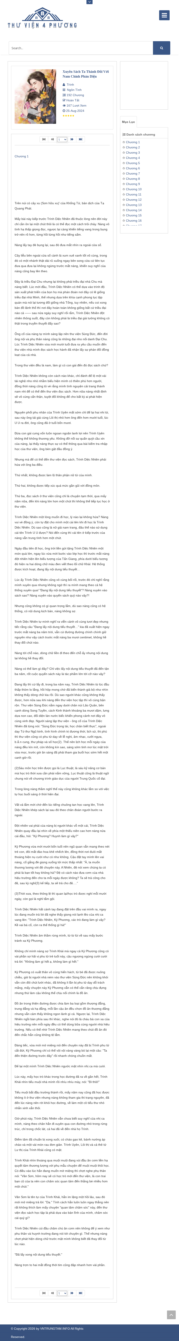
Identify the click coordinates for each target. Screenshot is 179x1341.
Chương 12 (134, 199)
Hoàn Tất (72, 100)
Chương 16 (134, 220)
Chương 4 (133, 158)
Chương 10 (134, 189)
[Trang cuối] (80, 139)
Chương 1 (133, 142)
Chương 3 (133, 152)
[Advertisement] (145, 87)
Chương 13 (134, 205)
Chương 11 (133, 194)
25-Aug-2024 (74, 110)
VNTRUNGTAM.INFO (55, 1328)
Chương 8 (133, 178)
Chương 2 (133, 147)
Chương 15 (134, 215)
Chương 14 (134, 210)
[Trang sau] (72, 139)
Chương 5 (133, 163)
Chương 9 (133, 184)
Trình (69, 84)
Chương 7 (133, 173)
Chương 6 (133, 168)
